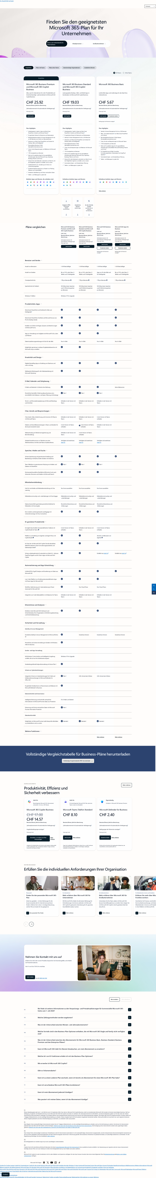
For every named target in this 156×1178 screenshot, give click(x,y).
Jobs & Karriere (23, 1171)
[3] (25, 1139)
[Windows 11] (40, 185)
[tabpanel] (77, 135)
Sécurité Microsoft (11, 1169)
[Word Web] (100, 182)
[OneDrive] (27, 185)
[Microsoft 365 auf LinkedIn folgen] (44, 1162)
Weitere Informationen (141, 1165)
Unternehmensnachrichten (35, 1171)
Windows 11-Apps (73, 1165)
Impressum (39, 1177)
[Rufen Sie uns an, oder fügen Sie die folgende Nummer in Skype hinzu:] (153, 589)
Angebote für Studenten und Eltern (94, 1167)
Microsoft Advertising (41, 1169)
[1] (24, 1121)
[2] (25, 1130)
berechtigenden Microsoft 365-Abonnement (67, 1147)
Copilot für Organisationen (22, 1165)
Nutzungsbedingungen (65, 1177)
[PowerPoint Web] (106, 182)
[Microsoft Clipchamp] (44, 182)
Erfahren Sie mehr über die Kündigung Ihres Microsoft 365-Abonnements (73, 1126)
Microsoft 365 (49, 1165)
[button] (103, 116)
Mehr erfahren (51, 1136)
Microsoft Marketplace (127, 1169)
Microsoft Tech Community (113, 1169)
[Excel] (31, 182)
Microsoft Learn (83, 1169)
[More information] (70, 280)
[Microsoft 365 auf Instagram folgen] (55, 1162)
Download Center (89, 1165)
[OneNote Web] (110, 182)
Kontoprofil (81, 1165)
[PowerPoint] (34, 182)
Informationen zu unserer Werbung (89, 1177)
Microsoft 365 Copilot (52, 1169)
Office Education (54, 1167)
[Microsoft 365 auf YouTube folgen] (51, 1162)
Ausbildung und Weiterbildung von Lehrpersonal (72, 1167)
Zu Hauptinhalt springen (7, 1)
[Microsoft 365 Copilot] (34, 185)
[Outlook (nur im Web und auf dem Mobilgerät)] (113, 182)
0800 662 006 (43, 978)
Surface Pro (3, 1165)
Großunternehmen (109, 1154)
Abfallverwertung (130, 1165)
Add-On (63, 442)
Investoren (59, 1171)
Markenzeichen (76, 1177)
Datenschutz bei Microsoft (49, 1171)
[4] (25, 1144)
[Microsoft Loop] (40, 182)
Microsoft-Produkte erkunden (61, 1165)
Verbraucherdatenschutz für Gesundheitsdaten (12, 1177)
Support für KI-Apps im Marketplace (96, 1169)
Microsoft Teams (63, 1169)
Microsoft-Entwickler (72, 1169)
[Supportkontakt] (153, 592)
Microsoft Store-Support (100, 1165)
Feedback (5, 1174)
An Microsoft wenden (30, 1177)
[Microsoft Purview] (50, 185)
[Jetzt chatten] (153, 585)
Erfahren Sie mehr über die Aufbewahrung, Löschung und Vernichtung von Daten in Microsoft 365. (54, 1127)
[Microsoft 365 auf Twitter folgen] (47, 1162)
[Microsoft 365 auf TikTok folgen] (59, 1162)
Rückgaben (110, 1165)
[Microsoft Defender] (47, 185)
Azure (18, 1169)
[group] (41, 896)
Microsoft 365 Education (43, 1167)
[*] (24, 1110)
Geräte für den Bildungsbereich (12, 1167)
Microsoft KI (3, 1169)
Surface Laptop (10, 1165)
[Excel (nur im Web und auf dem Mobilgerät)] (103, 182)
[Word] (27, 182)
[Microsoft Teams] (53, 182)
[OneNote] (37, 182)
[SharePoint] (31, 185)
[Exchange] (50, 182)
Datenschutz (46, 1177)
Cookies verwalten (54, 1177)
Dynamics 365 (23, 1169)
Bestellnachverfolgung (119, 1165)
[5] (25, 1152)
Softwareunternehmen (6, 1171)
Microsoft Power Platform (139, 1169)
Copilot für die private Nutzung (37, 1165)
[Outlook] (47, 182)
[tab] (117, 73)
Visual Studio (15, 1171)
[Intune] (44, 185)
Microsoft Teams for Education (29, 1167)
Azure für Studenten (108, 1167)
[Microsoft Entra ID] (37, 185)
